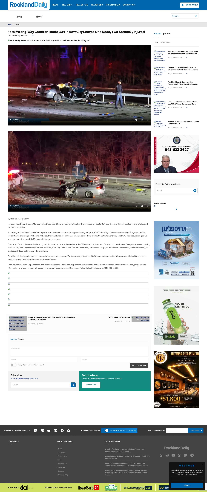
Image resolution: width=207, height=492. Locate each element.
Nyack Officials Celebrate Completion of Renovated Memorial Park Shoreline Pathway (183, 54)
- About (59, 460)
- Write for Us (62, 464)
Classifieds (97, 5)
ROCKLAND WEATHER (43, 16)
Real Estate (82, 5)
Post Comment (139, 366)
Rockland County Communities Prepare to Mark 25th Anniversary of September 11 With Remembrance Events (126, 464)
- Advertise (61, 467)
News (55, 5)
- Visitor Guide (62, 456)
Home (10, 24)
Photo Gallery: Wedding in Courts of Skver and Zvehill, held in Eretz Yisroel (127, 457)
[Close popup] (202, 465)
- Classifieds (61, 452)
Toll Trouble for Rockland (119, 317)
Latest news (165, 42)
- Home (59, 449)
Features (67, 5)
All (156, 42)
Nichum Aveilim (113, 5)
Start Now (92, 385)
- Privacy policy (62, 475)
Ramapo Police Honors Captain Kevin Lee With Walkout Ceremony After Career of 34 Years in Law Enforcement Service (126, 472)
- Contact (60, 471)
